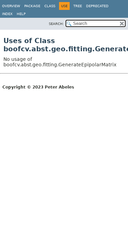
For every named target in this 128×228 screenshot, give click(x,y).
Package (32, 6)
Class (49, 6)
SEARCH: (56, 24)
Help (21, 14)
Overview (11, 6)
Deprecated (97, 6)
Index (7, 14)
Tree (77, 6)
